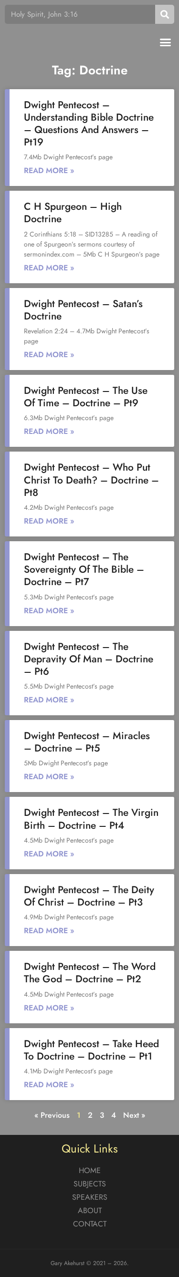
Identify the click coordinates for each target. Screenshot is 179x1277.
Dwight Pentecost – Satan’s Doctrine (83, 310)
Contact (89, 1223)
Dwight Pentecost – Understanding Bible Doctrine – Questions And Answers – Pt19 (89, 124)
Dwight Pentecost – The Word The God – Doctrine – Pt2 (90, 972)
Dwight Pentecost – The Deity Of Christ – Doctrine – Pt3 (89, 896)
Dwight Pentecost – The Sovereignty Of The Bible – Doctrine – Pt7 (84, 569)
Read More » (49, 170)
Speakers (89, 1197)
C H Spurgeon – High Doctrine (73, 212)
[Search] (164, 14)
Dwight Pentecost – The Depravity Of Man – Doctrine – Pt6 (88, 659)
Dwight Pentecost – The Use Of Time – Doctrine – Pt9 (85, 396)
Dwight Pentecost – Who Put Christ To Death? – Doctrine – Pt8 (91, 479)
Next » (134, 1115)
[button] (166, 42)
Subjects (90, 1183)
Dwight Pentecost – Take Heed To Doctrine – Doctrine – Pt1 (91, 1050)
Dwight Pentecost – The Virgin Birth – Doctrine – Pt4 (91, 818)
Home (90, 1170)
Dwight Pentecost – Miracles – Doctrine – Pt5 (87, 742)
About (90, 1210)
